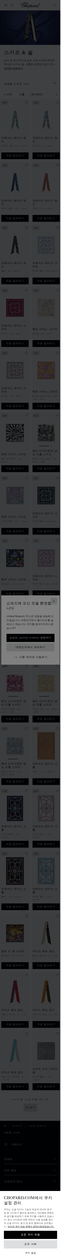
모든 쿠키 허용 (30, 1234)
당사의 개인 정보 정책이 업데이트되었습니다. (31, 1226)
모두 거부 (30, 1244)
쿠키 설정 (30, 1253)
